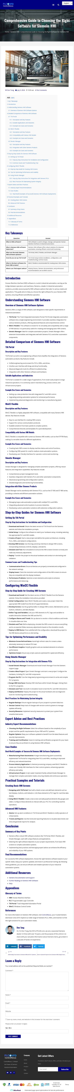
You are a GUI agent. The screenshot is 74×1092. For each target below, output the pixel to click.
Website (8, 1011)
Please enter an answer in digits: (16, 1024)
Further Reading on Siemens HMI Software (23, 881)
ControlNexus (46, 915)
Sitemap (67, 1084)
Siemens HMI (14, 32)
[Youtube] (7, 1072)
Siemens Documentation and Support (21, 878)
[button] (53, 4)
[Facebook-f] (14, 1072)
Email (7, 1003)
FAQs (10, 884)
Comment (9, 970)
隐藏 (12, 98)
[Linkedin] (11, 1072)
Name (8, 995)
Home (7, 32)
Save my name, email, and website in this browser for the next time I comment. (33, 1019)
